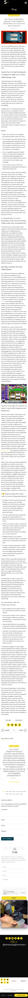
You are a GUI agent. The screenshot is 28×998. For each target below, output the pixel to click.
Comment (4, 809)
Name (3, 820)
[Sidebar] (2, 301)
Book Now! (21, 995)
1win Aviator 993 (14, 15)
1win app (8, 720)
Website (3, 831)
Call (4, 995)
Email (11, 995)
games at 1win (5, 450)
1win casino (18, 720)
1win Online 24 (14, 746)
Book (24, 981)
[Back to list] (14, 730)
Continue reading (14, 782)
